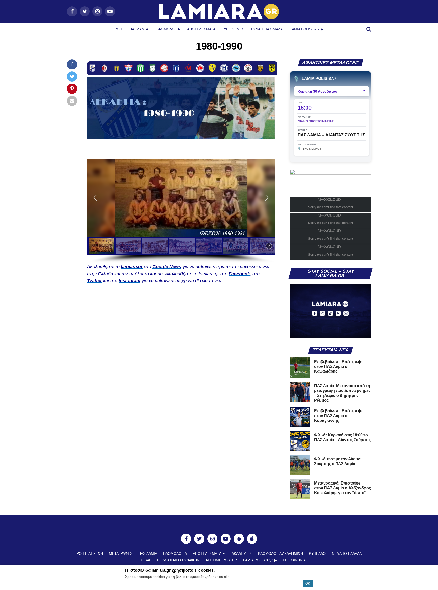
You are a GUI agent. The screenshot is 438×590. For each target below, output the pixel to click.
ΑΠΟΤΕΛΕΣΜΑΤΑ (201, 29)
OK (307, 583)
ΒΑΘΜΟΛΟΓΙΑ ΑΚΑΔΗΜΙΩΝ (280, 553)
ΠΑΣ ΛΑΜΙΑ (147, 553)
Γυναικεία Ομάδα (267, 29)
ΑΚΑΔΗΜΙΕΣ (242, 553)
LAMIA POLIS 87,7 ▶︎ (260, 560)
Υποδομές (234, 29)
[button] (181, 198)
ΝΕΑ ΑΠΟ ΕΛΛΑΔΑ (347, 553)
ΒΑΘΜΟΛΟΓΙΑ (168, 29)
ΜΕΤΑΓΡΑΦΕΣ (120, 553)
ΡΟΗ (118, 29)
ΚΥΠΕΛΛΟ (317, 553)
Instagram (129, 280)
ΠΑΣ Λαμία (138, 29)
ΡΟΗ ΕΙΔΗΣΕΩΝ (90, 553)
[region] (181, 211)
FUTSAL (144, 560)
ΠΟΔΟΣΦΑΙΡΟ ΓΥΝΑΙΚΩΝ (178, 560)
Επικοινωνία (294, 560)
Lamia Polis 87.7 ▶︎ (306, 29)
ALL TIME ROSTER (221, 560)
